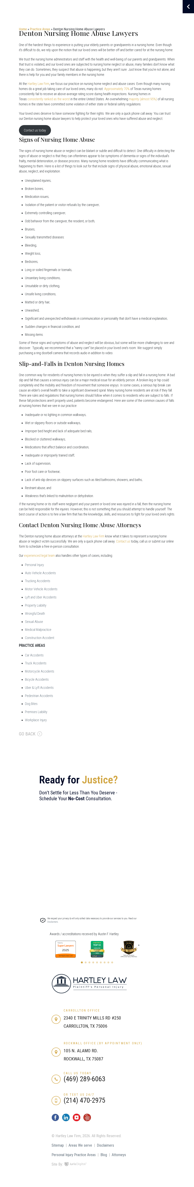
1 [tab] (82, 962)
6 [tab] (101, 962)
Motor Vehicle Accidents (41, 589)
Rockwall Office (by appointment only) (103, 1043)
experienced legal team (39, 555)
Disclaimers (105, 1145)
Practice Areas (40, 29)
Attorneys (119, 1155)
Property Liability (35, 605)
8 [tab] (108, 962)
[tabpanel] (65, 949)
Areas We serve (80, 1145)
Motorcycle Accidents (39, 671)
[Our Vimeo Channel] (87, 1120)
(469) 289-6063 (84, 1079)
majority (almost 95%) (143, 99)
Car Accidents (34, 655)
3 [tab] (89, 962)
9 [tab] (112, 962)
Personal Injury (34, 565)
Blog (103, 1155)
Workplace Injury (36, 720)
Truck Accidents (35, 663)
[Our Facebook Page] (55, 1120)
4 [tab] (93, 962)
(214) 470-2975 (84, 1100)
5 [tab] (97, 962)
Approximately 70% (117, 89)
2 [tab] (86, 962)
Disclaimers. (53, 922)
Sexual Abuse (34, 622)
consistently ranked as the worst (48, 99)
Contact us (123, 541)
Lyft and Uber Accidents (40, 597)
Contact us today (35, 130)
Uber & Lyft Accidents (39, 688)
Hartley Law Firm (38, 84)
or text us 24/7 (79, 1094)
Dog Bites (31, 704)
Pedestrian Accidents (39, 696)
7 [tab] (105, 962)
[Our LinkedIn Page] (66, 1120)
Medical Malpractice (38, 630)
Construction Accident (39, 638)
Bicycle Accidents (37, 679)
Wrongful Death (35, 613)
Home (23, 29)
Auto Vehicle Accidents (40, 573)
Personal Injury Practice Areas (74, 1155)
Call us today (78, 1073)
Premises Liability (36, 712)
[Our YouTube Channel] (76, 1120)
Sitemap (58, 1145)
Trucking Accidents (37, 581)
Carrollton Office (82, 1010)
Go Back (27, 734)
